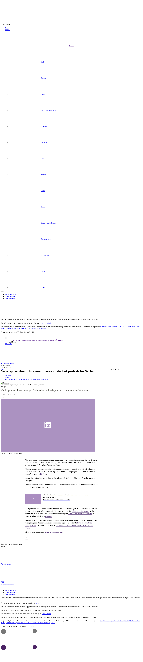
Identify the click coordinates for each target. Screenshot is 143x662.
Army (43, 207)
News (7, 28)
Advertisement (10, 298)
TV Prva (43, 474)
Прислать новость (7, 584)
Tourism (43, 175)
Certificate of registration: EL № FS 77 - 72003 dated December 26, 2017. (29, 328)
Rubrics (71, 46)
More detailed (46, 323)
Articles (7, 30)
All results (8, 344)
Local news (45, 255)
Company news (46, 239)
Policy (43, 62)
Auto (42, 158)
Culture (43, 271)
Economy (44, 126)
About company (10, 294)
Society (43, 78)
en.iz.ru (37, 603)
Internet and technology (49, 110)
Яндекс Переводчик (53, 532)
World (43, 191)
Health (43, 94)
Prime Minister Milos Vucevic (80, 514)
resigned (48, 516)
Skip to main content (7, 363)
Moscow (33, 525)
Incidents (44, 142)
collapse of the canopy (80, 511)
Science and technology (49, 223)
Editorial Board (10, 296)
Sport (43, 287)
